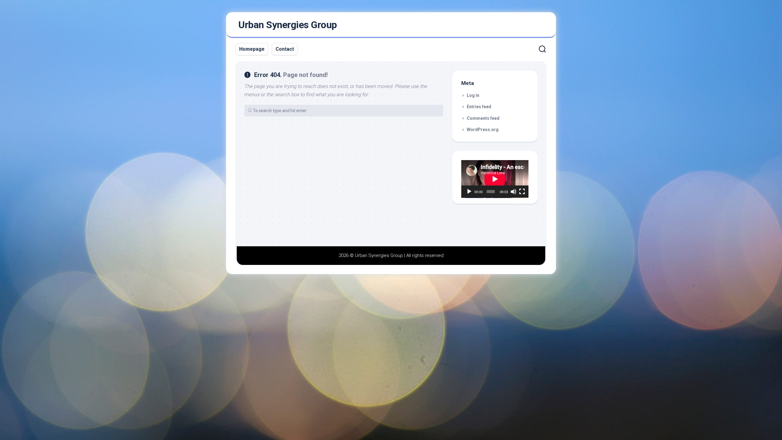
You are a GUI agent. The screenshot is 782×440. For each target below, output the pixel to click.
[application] (494, 179)
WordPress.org (483, 129)
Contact (285, 49)
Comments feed (483, 118)
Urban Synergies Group (287, 25)
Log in (473, 95)
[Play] (469, 192)
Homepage (252, 49)
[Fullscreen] (522, 192)
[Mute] (513, 192)
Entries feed (479, 106)
